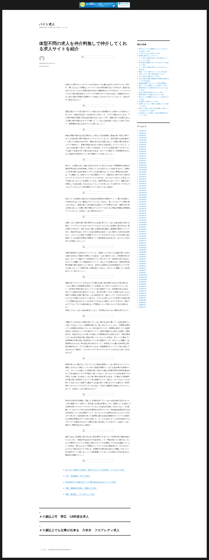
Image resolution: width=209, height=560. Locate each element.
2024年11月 (143, 167)
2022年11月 (143, 222)
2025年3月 (142, 158)
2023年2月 (142, 216)
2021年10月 (143, 252)
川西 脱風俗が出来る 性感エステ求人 (81, 488)
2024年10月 (143, 170)
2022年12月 (143, 220)
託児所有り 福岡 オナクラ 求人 (148, 101)
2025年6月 (142, 151)
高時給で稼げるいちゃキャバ (148, 56)
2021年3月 (142, 268)
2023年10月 (143, 197)
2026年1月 (142, 135)
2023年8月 (142, 202)
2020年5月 (142, 291)
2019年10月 (142, 300)
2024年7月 (142, 177)
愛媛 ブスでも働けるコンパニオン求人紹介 (153, 72)
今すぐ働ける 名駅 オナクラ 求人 (149, 76)
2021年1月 (142, 273)
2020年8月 (142, 284)
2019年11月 (142, 298)
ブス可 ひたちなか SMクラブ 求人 (150, 53)
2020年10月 (143, 280)
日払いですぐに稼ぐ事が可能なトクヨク (151, 74)
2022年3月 (142, 241)
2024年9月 (142, 172)
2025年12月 (143, 138)
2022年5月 (142, 236)
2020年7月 (142, 286)
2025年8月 (142, 147)
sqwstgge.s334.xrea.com (47, 63)
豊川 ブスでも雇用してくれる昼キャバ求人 (153, 85)
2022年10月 (143, 225)
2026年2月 (142, 133)
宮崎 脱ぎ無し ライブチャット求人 (80, 494)
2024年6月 (142, 179)
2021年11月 (142, 250)
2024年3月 (142, 186)
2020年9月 (142, 282)
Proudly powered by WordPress (59, 550)
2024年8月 (142, 174)
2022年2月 (142, 243)
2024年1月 (142, 190)
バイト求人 (47, 24)
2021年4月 (142, 266)
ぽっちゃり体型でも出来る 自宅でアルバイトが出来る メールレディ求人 (95, 470)
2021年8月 (142, 257)
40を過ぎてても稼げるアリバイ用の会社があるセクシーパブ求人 (90, 482)
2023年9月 (142, 200)
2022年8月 (142, 229)
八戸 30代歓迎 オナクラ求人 (77, 476)
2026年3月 (142, 131)
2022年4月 (142, 238)
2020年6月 (142, 289)
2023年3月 (142, 213)
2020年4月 (142, 293)
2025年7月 (142, 149)
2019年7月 (142, 307)
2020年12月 (143, 275)
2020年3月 (142, 296)
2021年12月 (143, 248)
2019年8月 (142, 305)
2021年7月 (142, 259)
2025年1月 (142, 163)
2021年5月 (142, 264)
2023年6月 (142, 206)
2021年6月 (142, 261)
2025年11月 (143, 140)
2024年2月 (142, 188)
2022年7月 (142, 232)
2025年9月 (142, 145)
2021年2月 (142, 270)
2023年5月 (142, 209)
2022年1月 (142, 245)
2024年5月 (142, 181)
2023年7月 (142, 204)
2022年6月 (142, 234)
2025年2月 (142, 161)
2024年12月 (143, 165)
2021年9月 (142, 254)
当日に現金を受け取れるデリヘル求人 (151, 92)
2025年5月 (142, 154)
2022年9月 (142, 227)
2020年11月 (143, 277)
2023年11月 (143, 195)
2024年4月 (142, 183)
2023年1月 (142, 218)
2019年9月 (142, 302)
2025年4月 (142, 156)
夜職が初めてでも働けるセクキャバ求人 (151, 95)
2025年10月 (143, 142)
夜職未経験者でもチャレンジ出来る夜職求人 (153, 83)
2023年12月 (143, 193)
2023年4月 (142, 211)
